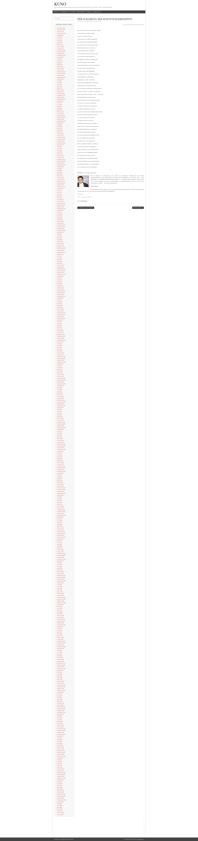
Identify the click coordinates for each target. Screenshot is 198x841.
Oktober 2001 (60, 535)
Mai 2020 (59, 128)
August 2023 (60, 57)
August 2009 (60, 363)
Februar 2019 (60, 155)
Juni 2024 (59, 38)
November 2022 (61, 73)
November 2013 (61, 270)
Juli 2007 (59, 409)
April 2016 (59, 217)
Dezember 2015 (61, 225)
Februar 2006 (60, 440)
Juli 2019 (59, 146)
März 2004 (60, 482)
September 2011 (61, 318)
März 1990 (60, 789)
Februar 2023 (60, 68)
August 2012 (60, 298)
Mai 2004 (59, 478)
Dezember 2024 (61, 28)
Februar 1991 (60, 769)
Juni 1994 (59, 696)
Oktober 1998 (60, 601)
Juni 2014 (59, 257)
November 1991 (61, 752)
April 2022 (59, 86)
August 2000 (60, 560)
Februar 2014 (60, 265)
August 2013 (60, 276)
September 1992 (61, 734)
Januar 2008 (60, 398)
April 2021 (59, 108)
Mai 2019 (59, 150)
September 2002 (61, 515)
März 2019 (60, 154)
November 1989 (61, 796)
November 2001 (61, 533)
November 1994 (61, 686)
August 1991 (60, 758)
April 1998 (59, 612)
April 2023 (59, 64)
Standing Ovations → (138, 207)
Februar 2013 (60, 287)
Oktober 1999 (60, 579)
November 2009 (61, 358)
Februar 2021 (60, 111)
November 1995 (61, 665)
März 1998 (60, 613)
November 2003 (61, 489)
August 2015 (60, 232)
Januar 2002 (60, 530)
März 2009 (60, 373)
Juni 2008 (59, 389)
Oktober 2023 (60, 53)
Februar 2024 (60, 46)
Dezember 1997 (61, 619)
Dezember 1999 (61, 575)
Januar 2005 (60, 464)
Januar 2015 (60, 245)
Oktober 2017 (60, 184)
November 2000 (61, 555)
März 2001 (60, 548)
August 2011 (60, 320)
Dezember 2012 (61, 290)
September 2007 (61, 405)
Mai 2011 (59, 325)
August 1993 (60, 714)
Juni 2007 (59, 411)
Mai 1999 (59, 588)
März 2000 (60, 570)
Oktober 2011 (60, 316)
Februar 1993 (60, 725)
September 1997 (61, 624)
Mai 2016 (59, 216)
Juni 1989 (59, 805)
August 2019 (60, 144)
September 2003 (61, 493)
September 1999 (61, 581)
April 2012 (59, 305)
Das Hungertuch (64, 12)
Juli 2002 (59, 519)
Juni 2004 (59, 477)
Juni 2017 (59, 192)
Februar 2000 (60, 571)
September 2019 (61, 143)
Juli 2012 (59, 300)
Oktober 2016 (60, 206)
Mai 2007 (59, 413)
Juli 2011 (59, 321)
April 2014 (59, 261)
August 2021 (60, 101)
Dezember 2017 (61, 181)
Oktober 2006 (60, 425)
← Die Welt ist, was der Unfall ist (85, 207)
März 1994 (60, 701)
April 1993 (59, 721)
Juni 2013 (59, 279)
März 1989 (60, 811)
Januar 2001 (60, 551)
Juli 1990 (59, 781)
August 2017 (60, 188)
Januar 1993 (60, 727)
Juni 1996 (59, 652)
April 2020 (59, 130)
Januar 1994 (60, 705)
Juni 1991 (59, 761)
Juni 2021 (59, 104)
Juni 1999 (59, 586)
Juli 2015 (59, 234)
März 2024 (60, 44)
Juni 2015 (59, 236)
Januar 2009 (60, 376)
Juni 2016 (59, 214)
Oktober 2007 (60, 404)
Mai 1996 (59, 654)
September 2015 (61, 230)
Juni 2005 (59, 455)
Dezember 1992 (61, 728)
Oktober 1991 (60, 754)
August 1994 (60, 692)
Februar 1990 (60, 790)
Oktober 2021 (60, 97)
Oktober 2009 (60, 360)
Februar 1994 (60, 703)
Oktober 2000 (60, 557)
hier (110, 189)
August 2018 (60, 166)
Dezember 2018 (61, 159)
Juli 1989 (59, 803)
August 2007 (60, 407)
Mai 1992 (59, 741)
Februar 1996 (60, 659)
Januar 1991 (60, 770)
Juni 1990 (59, 783)
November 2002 (61, 511)
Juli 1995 (59, 672)
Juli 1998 (59, 606)
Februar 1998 (60, 615)
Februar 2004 (60, 484)
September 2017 (61, 186)
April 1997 (59, 633)
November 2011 (61, 314)
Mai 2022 (59, 84)
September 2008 (61, 383)
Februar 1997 (60, 637)
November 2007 (61, 402)
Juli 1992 (59, 738)
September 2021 (61, 99)
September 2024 (61, 33)
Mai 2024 (59, 40)
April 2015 (59, 239)
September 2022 (61, 77)
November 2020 (61, 117)
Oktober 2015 (60, 228)
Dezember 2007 (61, 400)
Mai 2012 (59, 303)
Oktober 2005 (60, 447)
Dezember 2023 (61, 49)
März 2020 (60, 132)
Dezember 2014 (61, 247)
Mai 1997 (59, 632)
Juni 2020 (59, 126)
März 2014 (60, 263)
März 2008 (60, 394)
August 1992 (60, 736)
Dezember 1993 (61, 707)
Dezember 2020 (61, 115)
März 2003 (60, 504)
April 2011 (59, 327)
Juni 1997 (59, 630)
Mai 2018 (59, 172)
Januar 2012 (60, 310)
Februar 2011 (60, 331)
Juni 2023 (59, 60)
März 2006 (60, 438)
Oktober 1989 (60, 798)
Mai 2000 (59, 566)
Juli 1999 (59, 584)
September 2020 (61, 121)
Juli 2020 (59, 124)
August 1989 (60, 801)
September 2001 (61, 537)
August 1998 (60, 604)
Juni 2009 (59, 367)
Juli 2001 (59, 540)
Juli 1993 (59, 716)
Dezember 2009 (61, 356)
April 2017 (59, 195)
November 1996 (61, 643)
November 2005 (61, 446)
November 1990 (61, 774)
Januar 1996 (60, 661)
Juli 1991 (59, 759)
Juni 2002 (59, 520)
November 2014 (61, 248)
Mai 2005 (59, 457)
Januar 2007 (60, 420)
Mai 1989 (59, 807)
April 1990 (59, 787)
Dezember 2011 (61, 312)
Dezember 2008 (61, 378)
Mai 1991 (59, 763)
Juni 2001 (59, 542)
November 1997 (61, 621)
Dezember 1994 (61, 685)
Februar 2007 (60, 418)
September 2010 (61, 340)
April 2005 (59, 458)
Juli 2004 (59, 475)
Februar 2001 (60, 550)
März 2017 (60, 197)
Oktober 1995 (60, 666)
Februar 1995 (60, 681)
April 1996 (59, 655)
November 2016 (61, 205)
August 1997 (60, 626)
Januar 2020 (60, 135)
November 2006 (61, 424)
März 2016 (60, 219)
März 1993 (60, 723)
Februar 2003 (60, 506)
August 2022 (60, 79)
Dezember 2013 (61, 268)
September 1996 (61, 646)
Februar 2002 (60, 528)
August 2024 (60, 35)
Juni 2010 (59, 345)
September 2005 (61, 449)
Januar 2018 (60, 179)
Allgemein (79, 17)
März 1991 (60, 767)
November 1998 (61, 599)
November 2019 (61, 139)
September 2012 (61, 296)
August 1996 (60, 648)
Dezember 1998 (61, 597)
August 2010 (60, 341)
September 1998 (61, 603)
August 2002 (60, 517)
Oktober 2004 (60, 469)
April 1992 (59, 743)
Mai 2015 (59, 237)
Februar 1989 (60, 812)
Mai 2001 (59, 544)
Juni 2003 (59, 498)
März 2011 (59, 329)
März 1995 (60, 679)
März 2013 (60, 285)
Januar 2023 (60, 70)
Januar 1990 (60, 792)
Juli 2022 (59, 81)
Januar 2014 (60, 267)
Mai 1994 (59, 697)
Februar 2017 (60, 199)
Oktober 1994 (60, 688)
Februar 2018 (60, 177)
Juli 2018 (59, 168)
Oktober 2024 (60, 31)
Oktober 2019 (60, 141)
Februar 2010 (60, 352)
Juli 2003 (59, 497)
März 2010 (60, 351)
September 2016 (61, 208)
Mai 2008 (59, 391)
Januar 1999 (60, 595)
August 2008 (60, 385)
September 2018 (61, 164)
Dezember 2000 (61, 553)
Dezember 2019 (61, 137)
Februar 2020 (60, 133)
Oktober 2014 (60, 250)
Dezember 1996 (61, 641)
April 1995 (59, 677)
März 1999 (60, 592)
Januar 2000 (60, 573)
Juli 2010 (59, 343)
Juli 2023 (59, 59)
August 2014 (60, 254)
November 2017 (61, 183)
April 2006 (59, 436)
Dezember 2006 (61, 422)
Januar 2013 (60, 289)
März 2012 (60, 307)
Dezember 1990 (61, 772)
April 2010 (59, 349)
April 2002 (59, 524)
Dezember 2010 (61, 334)
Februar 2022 (60, 90)
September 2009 (61, 362)
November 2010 (61, 336)
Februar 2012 (60, 309)
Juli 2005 (59, 453)
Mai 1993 (59, 719)
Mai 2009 (59, 369)
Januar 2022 (60, 91)
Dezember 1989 (61, 794)
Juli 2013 (59, 278)
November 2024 (61, 29)
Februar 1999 (60, 593)
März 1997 (60, 635)
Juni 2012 (59, 301)
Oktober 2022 (60, 75)
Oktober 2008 (60, 382)
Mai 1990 (59, 785)
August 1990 (60, 780)
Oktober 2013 (60, 272)
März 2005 (60, 460)
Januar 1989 (60, 814)
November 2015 (61, 227)
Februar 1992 (60, 747)
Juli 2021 (59, 102)
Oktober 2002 (60, 513)
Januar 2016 (60, 223)
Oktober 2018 (60, 163)
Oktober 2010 (60, 338)
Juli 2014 (59, 256)
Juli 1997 (59, 628)
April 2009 (59, 371)
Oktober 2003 (60, 491)
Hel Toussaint (81, 21)
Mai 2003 (59, 500)
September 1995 (61, 668)
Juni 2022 (59, 82)
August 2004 (60, 473)
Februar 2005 (60, 462)
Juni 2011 (59, 323)
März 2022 (60, 88)
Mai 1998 (59, 610)
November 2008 (61, 380)
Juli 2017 (59, 190)
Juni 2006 (59, 433)
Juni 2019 (59, 148)
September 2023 (61, 55)
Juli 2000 (59, 562)
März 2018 (60, 175)
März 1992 (60, 745)
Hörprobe (94, 191)
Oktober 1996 (60, 644)
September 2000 (61, 559)
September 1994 (61, 690)
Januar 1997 (60, 639)
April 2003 (59, 502)
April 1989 (59, 809)
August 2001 (60, 539)
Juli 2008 (59, 387)
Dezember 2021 (61, 93)
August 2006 (60, 429)
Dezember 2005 (61, 444)
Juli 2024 (59, 37)
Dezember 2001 (61, 531)
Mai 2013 (59, 281)
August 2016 (60, 210)
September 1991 (61, 756)
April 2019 (59, 152)
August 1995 (60, 670)
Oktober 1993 (60, 710)
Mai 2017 (59, 194)
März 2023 (60, 66)
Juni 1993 (59, 717)
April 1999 (59, 590)
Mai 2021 (59, 106)
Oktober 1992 (60, 732)
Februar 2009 (60, 374)
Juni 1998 (59, 608)
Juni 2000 (59, 564)
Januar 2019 (60, 157)
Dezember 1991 (61, 750)
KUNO (60, 4)
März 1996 (60, 657)
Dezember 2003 (61, 487)
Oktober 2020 (60, 119)
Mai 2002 (59, 522)
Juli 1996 (59, 650)
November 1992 (61, 730)
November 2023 (61, 51)
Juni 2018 (59, 170)
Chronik (73, 12)
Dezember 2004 (61, 466)
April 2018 (59, 174)
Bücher (56, 12)
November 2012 (61, 292)
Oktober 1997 (60, 623)
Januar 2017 (60, 201)
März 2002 (60, 526)
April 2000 (59, 568)
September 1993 (61, 712)
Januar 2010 (60, 354)
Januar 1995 (60, 683)
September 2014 (61, 252)
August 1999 (60, 582)
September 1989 (61, 800)
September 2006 (61, 427)
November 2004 (61, 467)
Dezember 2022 (61, 71)
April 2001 (59, 546)
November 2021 (61, 95)
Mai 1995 (59, 676)
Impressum (96, 12)
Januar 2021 (60, 113)
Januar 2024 (60, 48)
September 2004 (61, 471)
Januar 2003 (60, 508)
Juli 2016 (59, 212)
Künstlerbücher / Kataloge (84, 12)
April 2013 (59, 283)
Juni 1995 (59, 674)
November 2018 (61, 161)
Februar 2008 (60, 396)
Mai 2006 (59, 435)
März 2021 (60, 110)
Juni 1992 (59, 739)
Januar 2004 (60, 486)
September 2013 (61, 274)
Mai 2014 (59, 259)
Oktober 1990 (60, 776)
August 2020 (60, 122)
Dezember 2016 (61, 203)
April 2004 (59, 480)
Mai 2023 (59, 62)
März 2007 (60, 416)
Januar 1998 (60, 617)
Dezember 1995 (61, 663)
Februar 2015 (60, 243)
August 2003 (60, 495)
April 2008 (59, 393)
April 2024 (59, 42)
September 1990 (61, 778)
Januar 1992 (60, 749)
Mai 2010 (59, 347)
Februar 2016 (60, 221)
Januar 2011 (60, 332)
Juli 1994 (59, 694)
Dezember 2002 (61, 509)
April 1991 (59, 765)
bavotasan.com (140, 839)
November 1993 (61, 708)
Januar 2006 (60, 442)
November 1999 (61, 577)
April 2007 (59, 414)
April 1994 (59, 699)
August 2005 (60, 451)
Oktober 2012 (60, 294)
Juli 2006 (59, 431)
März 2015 (60, 241)
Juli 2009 (59, 365)
